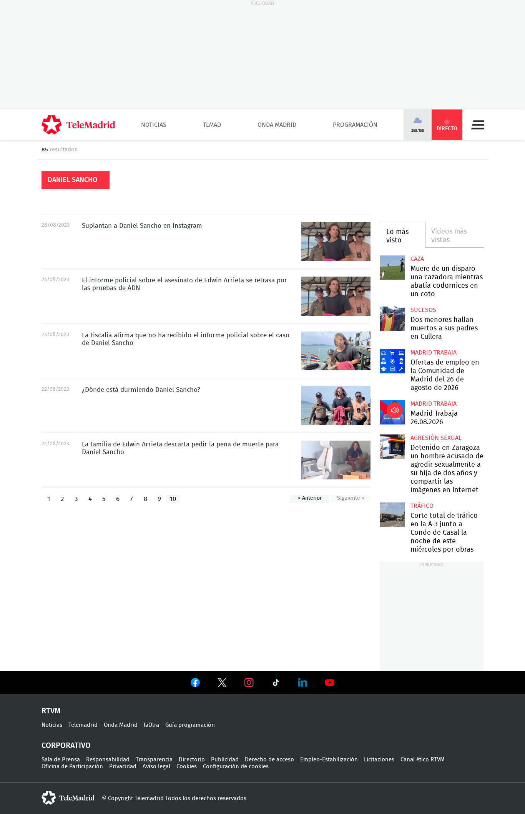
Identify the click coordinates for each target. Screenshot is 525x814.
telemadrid (68, 798)
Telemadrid (83, 725)
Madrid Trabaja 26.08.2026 (392, 412)
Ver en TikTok (276, 684)
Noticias (153, 125)
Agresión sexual (436, 438)
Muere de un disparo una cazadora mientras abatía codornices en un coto (392, 267)
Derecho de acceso (269, 760)
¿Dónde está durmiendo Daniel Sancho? (141, 389)
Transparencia (154, 760)
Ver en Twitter (222, 684)
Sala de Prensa (61, 760)
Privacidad (122, 766)
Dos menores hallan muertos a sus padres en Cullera (392, 319)
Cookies (186, 766)
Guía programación (190, 725)
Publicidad (225, 760)
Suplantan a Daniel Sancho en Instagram (142, 225)
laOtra (151, 725)
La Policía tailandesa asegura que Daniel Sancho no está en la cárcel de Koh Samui (335, 405)
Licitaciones (379, 760)
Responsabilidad (108, 760)
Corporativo (66, 745)
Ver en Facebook (195, 684)
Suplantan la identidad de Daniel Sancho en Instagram (335, 241)
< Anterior (310, 498)
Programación (355, 125)
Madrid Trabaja (433, 353)
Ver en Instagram (249, 682)
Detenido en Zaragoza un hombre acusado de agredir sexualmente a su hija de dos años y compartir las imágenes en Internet (392, 446)
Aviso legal (156, 766)
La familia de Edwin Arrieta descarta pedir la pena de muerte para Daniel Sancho (335, 460)
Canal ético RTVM (422, 760)
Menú (477, 124)
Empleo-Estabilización (329, 760)
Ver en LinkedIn (303, 682)
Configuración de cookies (236, 766)
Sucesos (423, 310)
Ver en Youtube (329, 682)
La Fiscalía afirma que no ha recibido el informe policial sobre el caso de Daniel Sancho (335, 351)
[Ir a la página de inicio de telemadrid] (78, 124)
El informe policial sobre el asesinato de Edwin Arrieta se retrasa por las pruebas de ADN (335, 296)
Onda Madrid (277, 125)
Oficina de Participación (72, 766)
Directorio (192, 760)
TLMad (212, 125)
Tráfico (422, 506)
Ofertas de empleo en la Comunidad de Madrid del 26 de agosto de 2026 (392, 361)
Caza (417, 259)
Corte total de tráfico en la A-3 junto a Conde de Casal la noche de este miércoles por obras (392, 514)
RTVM (51, 711)
